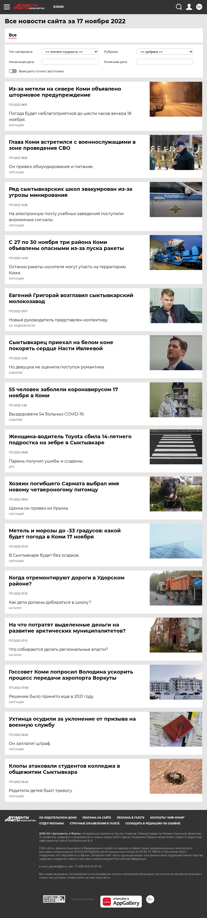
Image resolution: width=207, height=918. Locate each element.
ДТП (11, 467)
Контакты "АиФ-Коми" (167, 817)
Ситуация (16, 125)
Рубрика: (111, 52)
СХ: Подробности (22, 326)
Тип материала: (21, 52)
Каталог (15, 608)
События (15, 373)
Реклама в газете (130, 817)
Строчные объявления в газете (95, 823)
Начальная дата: (22, 62)
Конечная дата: (116, 62)
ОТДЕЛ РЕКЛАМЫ (51, 823)
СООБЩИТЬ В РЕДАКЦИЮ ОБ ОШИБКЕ (152, 823)
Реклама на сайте (97, 817)
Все (13, 35)
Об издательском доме (58, 817)
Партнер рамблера (83, 899)
